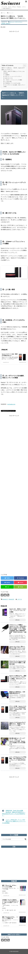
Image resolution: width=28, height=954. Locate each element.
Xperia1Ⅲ (11, 599)
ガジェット (12, 22)
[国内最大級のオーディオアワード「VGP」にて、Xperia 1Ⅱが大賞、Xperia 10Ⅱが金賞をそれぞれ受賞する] (5, 741)
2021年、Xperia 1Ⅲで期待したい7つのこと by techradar (13, 72)
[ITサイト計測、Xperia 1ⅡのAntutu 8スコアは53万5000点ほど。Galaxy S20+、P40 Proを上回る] (5, 709)
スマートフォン (18, 22)
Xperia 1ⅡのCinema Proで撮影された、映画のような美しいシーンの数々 (17, 724)
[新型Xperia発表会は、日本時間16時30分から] (5, 695)
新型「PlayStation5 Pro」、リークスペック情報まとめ (10, 917)
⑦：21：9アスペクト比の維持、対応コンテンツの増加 (14, 85)
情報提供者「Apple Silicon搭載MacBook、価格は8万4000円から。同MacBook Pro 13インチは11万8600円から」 (14, 813)
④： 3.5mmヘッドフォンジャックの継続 (12, 79)
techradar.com (11, 404)
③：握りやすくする (8, 78)
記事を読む (17, 619)
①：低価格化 (6, 74)
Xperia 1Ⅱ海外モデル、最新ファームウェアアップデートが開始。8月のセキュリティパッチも (17, 678)
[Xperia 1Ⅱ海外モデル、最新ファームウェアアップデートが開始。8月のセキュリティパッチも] (5, 679)
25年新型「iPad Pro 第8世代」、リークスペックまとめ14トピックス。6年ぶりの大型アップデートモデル (10, 901)
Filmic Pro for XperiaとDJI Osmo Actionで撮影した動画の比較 (17, 663)
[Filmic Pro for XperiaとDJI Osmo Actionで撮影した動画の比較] (5, 664)
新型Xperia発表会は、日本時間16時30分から (17, 692)
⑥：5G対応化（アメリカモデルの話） (12, 83)
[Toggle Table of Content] (24, 65)
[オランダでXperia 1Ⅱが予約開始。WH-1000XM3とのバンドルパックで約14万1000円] (5, 760)
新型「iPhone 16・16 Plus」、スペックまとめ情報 (10, 886)
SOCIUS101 (15, 951)
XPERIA (3, 23)
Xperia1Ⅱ (8, 23)
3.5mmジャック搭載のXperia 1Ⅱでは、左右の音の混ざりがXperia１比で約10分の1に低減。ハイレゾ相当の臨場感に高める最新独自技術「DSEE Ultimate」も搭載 (17, 629)
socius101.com (6, 362)
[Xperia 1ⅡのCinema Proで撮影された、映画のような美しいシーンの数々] (5, 726)
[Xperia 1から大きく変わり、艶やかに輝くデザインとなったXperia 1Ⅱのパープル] (5, 650)
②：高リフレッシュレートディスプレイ (12, 76)
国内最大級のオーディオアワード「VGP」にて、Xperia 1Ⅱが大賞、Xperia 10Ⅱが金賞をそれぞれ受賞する (17, 741)
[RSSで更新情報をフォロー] (8, 595)
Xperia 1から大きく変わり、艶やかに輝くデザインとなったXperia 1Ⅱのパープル (17, 648)
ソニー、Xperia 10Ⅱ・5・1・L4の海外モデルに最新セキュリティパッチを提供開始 (14, 821)
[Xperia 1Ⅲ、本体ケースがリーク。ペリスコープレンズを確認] (5, 612)
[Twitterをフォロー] (2, 595)
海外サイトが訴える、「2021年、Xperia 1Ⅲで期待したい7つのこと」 (13, 68)
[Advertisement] (14, 46)
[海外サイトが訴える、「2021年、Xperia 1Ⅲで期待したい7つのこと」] (7, 582)
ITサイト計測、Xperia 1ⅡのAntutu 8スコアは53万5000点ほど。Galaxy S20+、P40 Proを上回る (17, 708)
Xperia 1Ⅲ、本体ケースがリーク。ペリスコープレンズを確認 (17, 610)
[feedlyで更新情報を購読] (5, 595)
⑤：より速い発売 (7, 81)
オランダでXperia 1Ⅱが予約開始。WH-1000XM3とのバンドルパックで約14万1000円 (17, 759)
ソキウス (19, 599)
